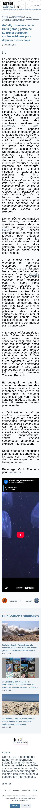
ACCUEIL (16, 790)
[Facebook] (6, 783)
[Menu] (38, 6)
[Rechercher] (35, 5)
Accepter (15, 806)
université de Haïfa (20, 126)
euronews (15, 472)
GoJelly (7, 230)
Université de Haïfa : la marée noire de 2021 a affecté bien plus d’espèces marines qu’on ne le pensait (18, 721)
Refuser (26, 806)
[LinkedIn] (3, 783)
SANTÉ (35, 790)
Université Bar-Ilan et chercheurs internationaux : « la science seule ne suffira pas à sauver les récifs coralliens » (20, 684)
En (5, 790)
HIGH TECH (26, 790)
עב (9, 790)
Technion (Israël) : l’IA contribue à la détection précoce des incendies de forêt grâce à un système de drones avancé (19, 647)
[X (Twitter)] (10, 783)
